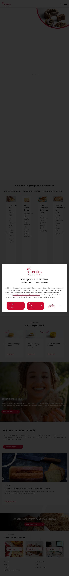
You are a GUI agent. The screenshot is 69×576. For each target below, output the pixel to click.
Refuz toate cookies (31, 306)
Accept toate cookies (11, 306)
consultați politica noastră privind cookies (26, 295)
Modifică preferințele (51, 306)
